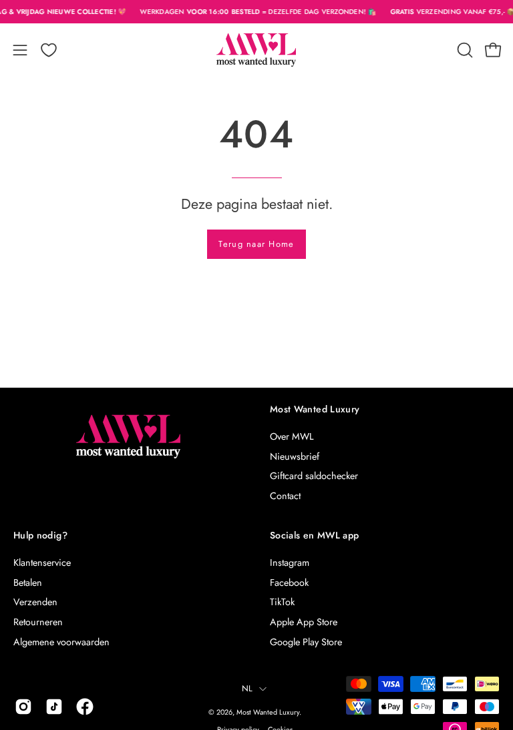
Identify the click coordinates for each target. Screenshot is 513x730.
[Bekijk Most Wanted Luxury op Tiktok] (54, 707)
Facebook (289, 582)
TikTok (282, 602)
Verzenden (35, 602)
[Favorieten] (49, 50)
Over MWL (291, 436)
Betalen (27, 582)
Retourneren (38, 622)
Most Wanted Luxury (314, 410)
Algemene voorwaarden (61, 642)
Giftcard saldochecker (314, 475)
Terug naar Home (256, 244)
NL (247, 689)
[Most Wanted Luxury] (256, 50)
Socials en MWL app (314, 536)
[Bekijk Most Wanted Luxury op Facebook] (85, 707)
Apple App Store (303, 622)
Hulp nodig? (40, 536)
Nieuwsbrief (294, 456)
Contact (285, 495)
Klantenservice (42, 562)
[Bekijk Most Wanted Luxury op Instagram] (23, 707)
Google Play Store (306, 642)
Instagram (289, 562)
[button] (463, 50)
